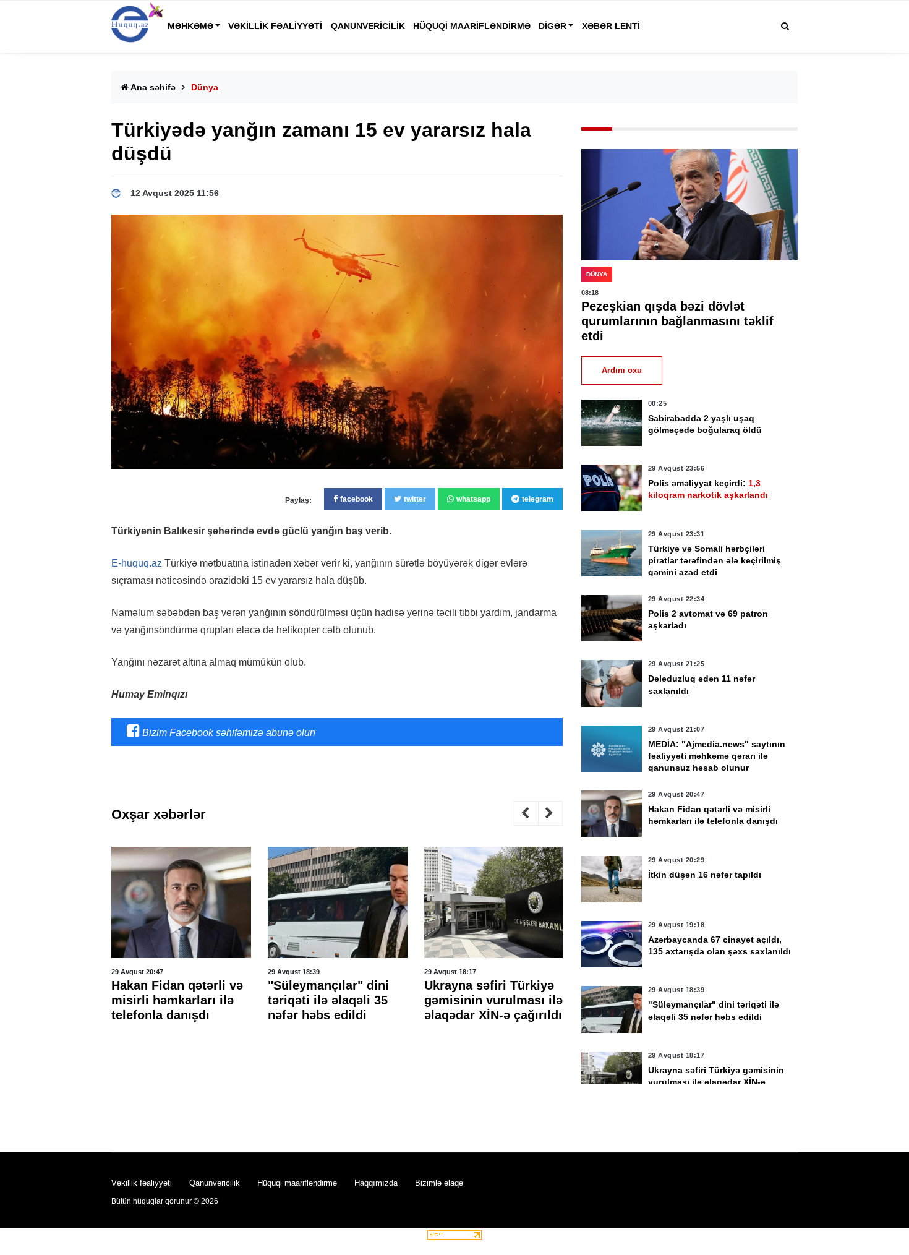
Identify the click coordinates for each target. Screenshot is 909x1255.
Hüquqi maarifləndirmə (472, 26)
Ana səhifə (152, 87)
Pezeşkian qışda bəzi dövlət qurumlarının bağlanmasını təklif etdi (677, 321)
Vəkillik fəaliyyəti (275, 26)
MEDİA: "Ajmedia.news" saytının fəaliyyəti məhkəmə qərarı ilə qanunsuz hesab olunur (716, 756)
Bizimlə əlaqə (439, 1183)
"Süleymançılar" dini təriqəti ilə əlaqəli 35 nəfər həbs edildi (328, 1000)
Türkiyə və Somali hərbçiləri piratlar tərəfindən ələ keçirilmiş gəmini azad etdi (714, 560)
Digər (552, 26)
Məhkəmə (190, 26)
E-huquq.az (136, 563)
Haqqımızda (376, 1183)
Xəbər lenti (611, 26)
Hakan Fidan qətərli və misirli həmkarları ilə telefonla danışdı (177, 1000)
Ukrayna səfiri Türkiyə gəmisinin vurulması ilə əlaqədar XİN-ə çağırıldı (493, 1000)
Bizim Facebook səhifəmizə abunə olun (227, 732)
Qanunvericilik (368, 26)
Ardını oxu (622, 370)
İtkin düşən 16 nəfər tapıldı (704, 875)
